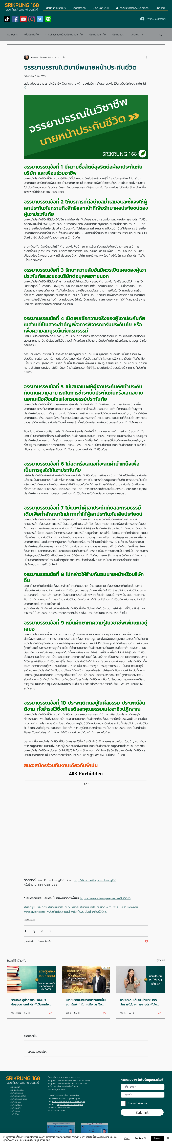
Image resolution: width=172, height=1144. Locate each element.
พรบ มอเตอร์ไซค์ (17, 1090)
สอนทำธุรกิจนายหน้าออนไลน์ (23, 1082)
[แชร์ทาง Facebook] (25, 931)
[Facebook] (15, 19)
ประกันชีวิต (118, 34)
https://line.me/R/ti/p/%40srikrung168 (68, 1101)
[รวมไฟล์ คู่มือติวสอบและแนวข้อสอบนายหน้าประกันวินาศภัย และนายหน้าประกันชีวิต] (31, 979)
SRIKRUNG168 (64, 1107)
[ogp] (48, 19)
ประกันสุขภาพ (15, 1102)
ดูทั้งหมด (161, 960)
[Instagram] (31, 19)
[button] (160, 34)
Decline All (140, 1138)
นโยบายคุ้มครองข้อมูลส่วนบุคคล (33, 1139)
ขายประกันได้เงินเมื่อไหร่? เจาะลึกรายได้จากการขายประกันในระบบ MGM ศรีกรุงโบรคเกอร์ (138, 1002)
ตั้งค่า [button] (127, 1138)
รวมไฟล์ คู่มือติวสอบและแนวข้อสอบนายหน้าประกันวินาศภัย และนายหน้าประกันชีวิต (30, 1002)
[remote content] (86, 823)
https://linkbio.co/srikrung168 (70, 1104)
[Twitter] (40, 19)
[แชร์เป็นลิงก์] (50, 931)
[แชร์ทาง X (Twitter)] (33, 931)
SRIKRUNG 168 (22, 5)
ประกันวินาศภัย (97, 34)
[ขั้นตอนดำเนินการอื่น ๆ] (146, 57)
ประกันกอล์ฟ (15, 1111)
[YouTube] (23, 19)
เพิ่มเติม (135, 34)
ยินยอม (157, 1138)
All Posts (12, 34)
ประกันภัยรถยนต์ (17, 1093)
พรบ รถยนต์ (15, 1087)
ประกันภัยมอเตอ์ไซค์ (18, 1096)
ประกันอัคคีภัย (15, 1108)
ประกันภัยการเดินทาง (18, 1099)
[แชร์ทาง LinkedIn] (42, 931)
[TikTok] (7, 19)
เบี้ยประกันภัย (31, 34)
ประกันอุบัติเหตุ (16, 1105)
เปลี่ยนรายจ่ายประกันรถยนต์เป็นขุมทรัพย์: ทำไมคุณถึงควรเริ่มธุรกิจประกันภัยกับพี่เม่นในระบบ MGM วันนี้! (86, 1002)
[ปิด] (168, 1138)
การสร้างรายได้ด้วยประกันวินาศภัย (64, 34)
